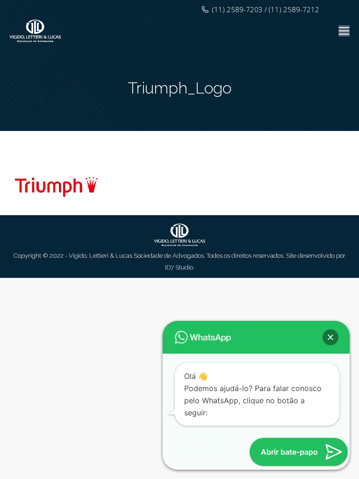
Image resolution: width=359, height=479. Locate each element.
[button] (330, 337)
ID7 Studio (179, 267)
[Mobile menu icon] (344, 30)
